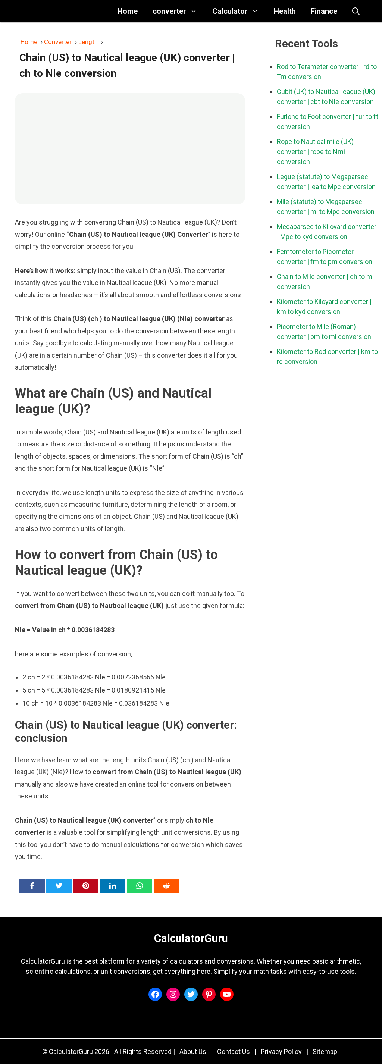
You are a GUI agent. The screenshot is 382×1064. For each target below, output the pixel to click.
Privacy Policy (281, 1051)
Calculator (230, 11)
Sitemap (325, 1051)
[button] (356, 11)
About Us (192, 1051)
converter (169, 11)
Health (285, 11)
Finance (324, 11)
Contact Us (233, 1051)
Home (128, 11)
